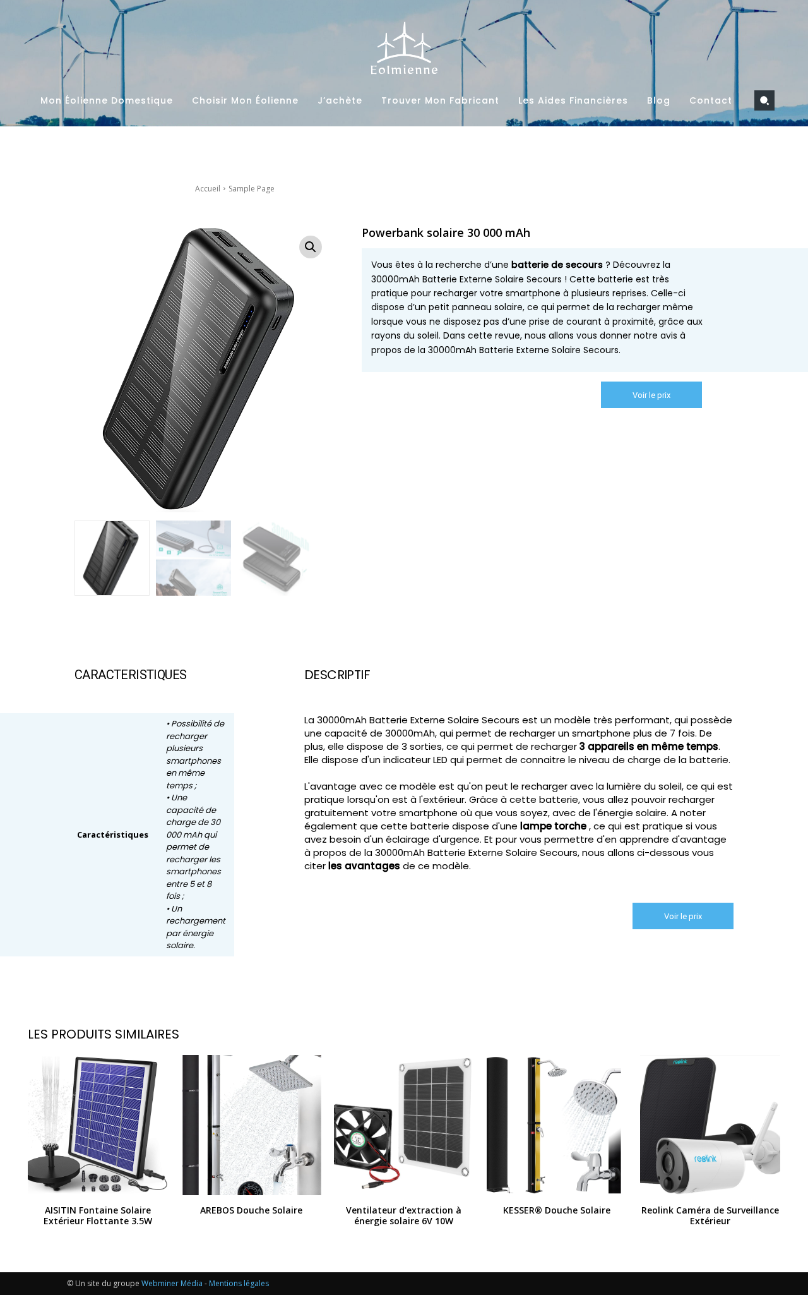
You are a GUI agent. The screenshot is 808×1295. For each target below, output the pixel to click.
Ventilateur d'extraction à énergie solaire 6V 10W (403, 1215)
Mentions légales (239, 1283)
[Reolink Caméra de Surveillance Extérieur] (710, 1125)
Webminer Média (172, 1283)
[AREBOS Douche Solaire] (251, 1125)
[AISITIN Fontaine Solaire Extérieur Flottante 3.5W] (98, 1125)
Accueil (207, 188)
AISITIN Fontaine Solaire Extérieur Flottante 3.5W (98, 1215)
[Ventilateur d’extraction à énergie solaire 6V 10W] (404, 1125)
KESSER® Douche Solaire (556, 1210)
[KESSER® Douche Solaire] (557, 1125)
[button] (764, 100)
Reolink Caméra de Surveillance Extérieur (710, 1215)
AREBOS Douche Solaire (251, 1210)
